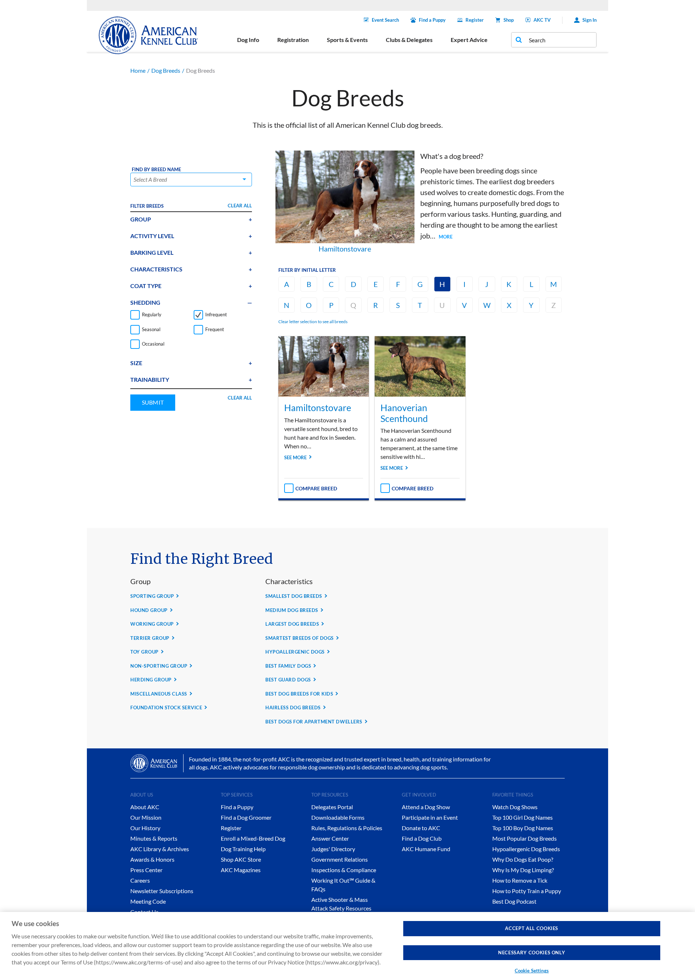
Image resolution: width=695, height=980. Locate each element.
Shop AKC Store (241, 859)
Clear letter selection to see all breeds (313, 321)
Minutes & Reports (153, 838)
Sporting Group (152, 596)
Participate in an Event (430, 817)
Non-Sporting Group (158, 666)
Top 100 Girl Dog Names (522, 817)
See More (295, 457)
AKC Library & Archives (159, 848)
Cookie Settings (532, 970)
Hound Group (149, 610)
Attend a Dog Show (426, 806)
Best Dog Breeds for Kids (299, 694)
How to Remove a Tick (519, 880)
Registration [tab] (293, 39)
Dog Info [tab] (248, 39)
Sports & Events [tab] (347, 39)
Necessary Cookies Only (531, 952)
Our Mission (145, 817)
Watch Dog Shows (515, 806)
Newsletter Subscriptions (161, 890)
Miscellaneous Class (158, 694)
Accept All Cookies (531, 928)
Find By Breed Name (156, 169)
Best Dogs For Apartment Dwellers (313, 722)
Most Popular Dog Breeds (524, 838)
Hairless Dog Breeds (293, 707)
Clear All (240, 205)
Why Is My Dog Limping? (523, 869)
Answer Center (330, 838)
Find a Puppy (432, 20)
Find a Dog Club (422, 838)
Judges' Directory (333, 848)
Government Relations (339, 859)
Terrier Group (149, 638)
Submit (153, 402)
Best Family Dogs (288, 666)
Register (475, 20)
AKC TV (542, 20)
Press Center (146, 869)
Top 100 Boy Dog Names (522, 827)
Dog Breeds (165, 70)
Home (138, 70)
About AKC (144, 806)
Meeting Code (148, 901)
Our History (145, 827)
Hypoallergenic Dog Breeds (526, 848)
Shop (509, 20)
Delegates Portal (332, 806)
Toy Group (144, 652)
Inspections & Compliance (343, 869)
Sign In (589, 20)
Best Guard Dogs (288, 680)
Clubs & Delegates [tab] (409, 39)
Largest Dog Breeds (292, 624)
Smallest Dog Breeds (293, 596)
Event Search (385, 20)
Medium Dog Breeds (291, 610)
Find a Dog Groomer (246, 817)
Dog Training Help (243, 848)
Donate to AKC (421, 827)
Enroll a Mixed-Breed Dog (253, 838)
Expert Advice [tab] (469, 39)
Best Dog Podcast (514, 901)
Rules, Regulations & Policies (346, 827)
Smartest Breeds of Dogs (299, 638)
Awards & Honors (152, 859)
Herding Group (151, 680)
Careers (140, 880)
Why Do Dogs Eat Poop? (522, 859)
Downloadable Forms (338, 817)
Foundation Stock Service (166, 707)
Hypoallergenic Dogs (295, 652)
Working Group (152, 624)
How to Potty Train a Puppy (526, 890)
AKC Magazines (241, 869)
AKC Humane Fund (426, 848)
